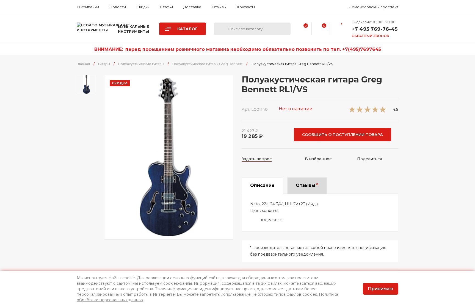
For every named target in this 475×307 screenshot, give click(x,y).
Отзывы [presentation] (307, 185)
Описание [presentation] (262, 185)
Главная (83, 64)
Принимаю (380, 288)
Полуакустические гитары (141, 64)
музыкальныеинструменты (133, 29)
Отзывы (219, 7)
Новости (117, 7)
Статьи (166, 7)
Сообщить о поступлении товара (342, 134)
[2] (359, 111)
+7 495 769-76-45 (374, 29)
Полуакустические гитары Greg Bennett (207, 64)
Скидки (143, 7)
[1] (352, 111)
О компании (88, 7)
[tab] (262, 185)
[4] (375, 111)
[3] (367, 111)
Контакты (246, 7)
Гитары (104, 64)
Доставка (192, 7)
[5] (382, 111)
